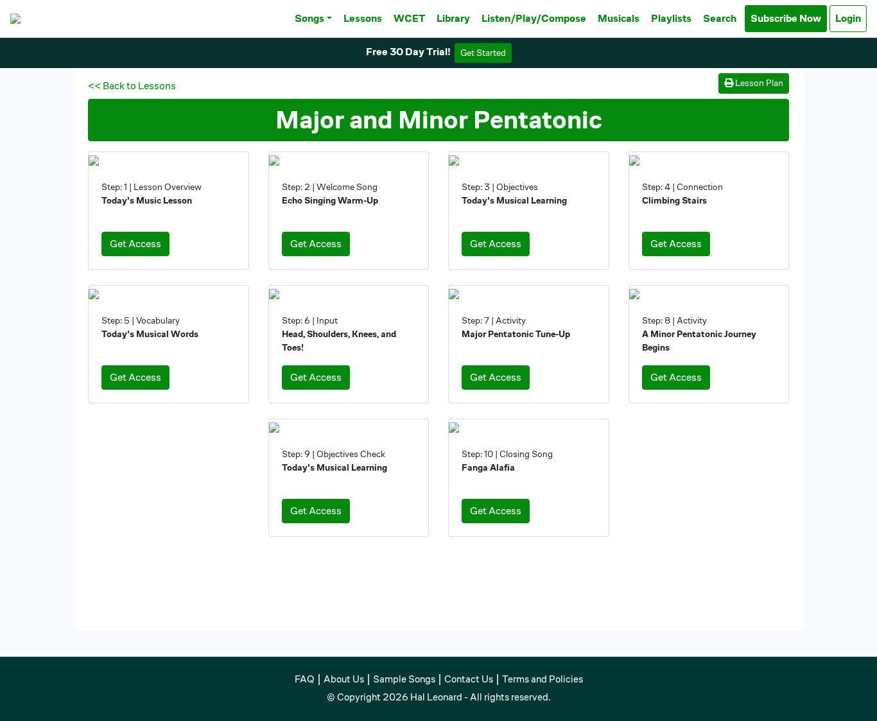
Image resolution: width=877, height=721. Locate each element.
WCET (409, 18)
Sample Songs (404, 678)
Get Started (483, 53)
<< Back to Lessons (132, 85)
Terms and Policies (542, 678)
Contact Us (468, 678)
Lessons (362, 18)
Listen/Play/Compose (534, 18)
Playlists (671, 18)
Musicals (618, 18)
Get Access (135, 243)
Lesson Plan (758, 83)
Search (719, 18)
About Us (344, 678)
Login (848, 18)
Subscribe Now (786, 18)
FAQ (305, 678)
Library (453, 18)
